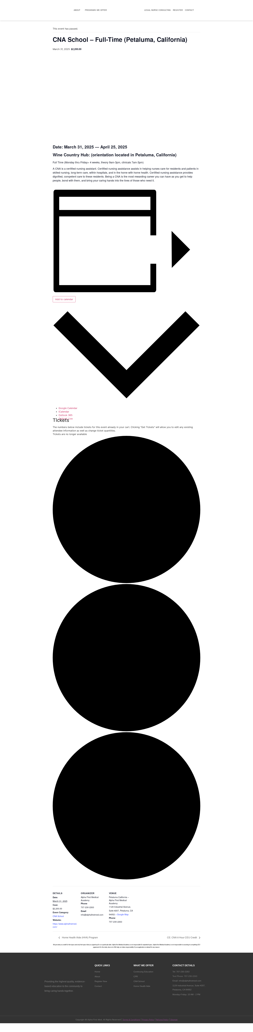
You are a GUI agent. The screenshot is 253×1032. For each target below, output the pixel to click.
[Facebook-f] (174, 1001)
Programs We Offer (96, 10)
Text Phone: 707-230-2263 (184, 976)
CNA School (58, 916)
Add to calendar (64, 299)
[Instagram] (179, 1001)
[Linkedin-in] (184, 1001)
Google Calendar (68, 408)
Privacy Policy (148, 1019)
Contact (189, 10)
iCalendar (64, 411)
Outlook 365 (65, 415)
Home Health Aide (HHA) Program (79, 937)
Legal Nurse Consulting (157, 10)
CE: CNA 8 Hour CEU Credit (182, 937)
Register (178, 10)
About (77, 10)
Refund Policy (162, 1019)
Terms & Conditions (131, 1019)
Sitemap (174, 1019)
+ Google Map (122, 914)
